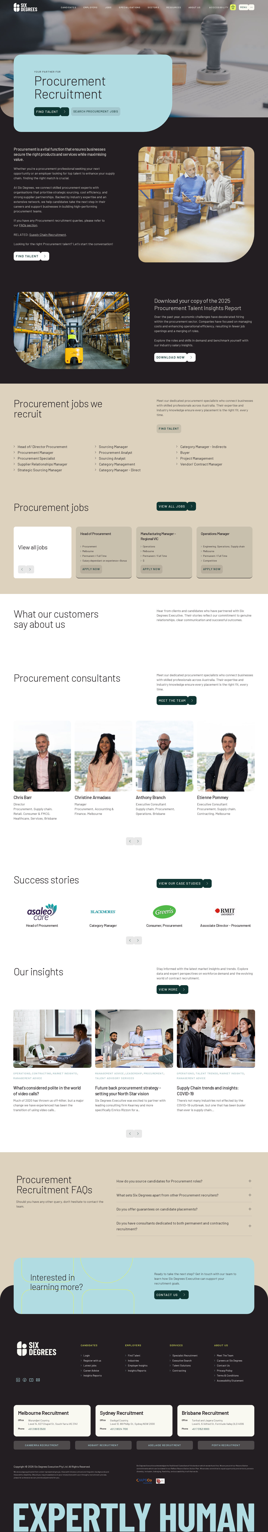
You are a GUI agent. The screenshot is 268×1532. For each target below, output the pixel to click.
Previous (130, 841)
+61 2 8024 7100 (119, 1428)
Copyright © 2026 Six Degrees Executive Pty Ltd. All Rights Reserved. (52, 1466)
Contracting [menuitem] (179, 1370)
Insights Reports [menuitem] (92, 1375)
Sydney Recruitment (121, 1413)
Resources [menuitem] (173, 7)
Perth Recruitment (226, 1445)
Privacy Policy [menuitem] (224, 1370)
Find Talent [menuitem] (134, 1355)
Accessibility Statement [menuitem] (230, 1380)
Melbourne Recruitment (43, 1413)
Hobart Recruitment (103, 1445)
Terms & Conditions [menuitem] (228, 1375)
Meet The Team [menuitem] (225, 1355)
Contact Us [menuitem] (223, 1365)
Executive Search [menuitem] (182, 1360)
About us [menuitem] (195, 7)
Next (138, 841)
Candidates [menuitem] (68, 7)
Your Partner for (47, 71)
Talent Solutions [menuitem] (181, 1365)
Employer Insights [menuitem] (137, 1365)
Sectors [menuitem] (153, 7)
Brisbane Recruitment (205, 1413)
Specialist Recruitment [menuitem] (185, 1355)
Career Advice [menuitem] (91, 1370)
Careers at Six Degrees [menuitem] (229, 1360)
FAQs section (28, 225)
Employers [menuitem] (90, 7)
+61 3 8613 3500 (37, 1428)
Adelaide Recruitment (164, 1445)
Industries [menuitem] (133, 1360)
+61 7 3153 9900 (200, 1428)
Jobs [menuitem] (108, 7)
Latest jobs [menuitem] (89, 1365)
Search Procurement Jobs (95, 111)
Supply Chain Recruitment (47, 235)
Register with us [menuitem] (92, 1360)
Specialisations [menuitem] (129, 7)
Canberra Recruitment (42, 1445)
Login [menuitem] (86, 1355)
